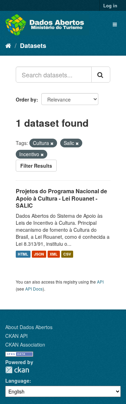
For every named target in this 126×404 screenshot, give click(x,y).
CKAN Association (25, 344)
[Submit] (100, 75)
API (100, 282)
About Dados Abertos (28, 326)
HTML (23, 254)
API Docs (34, 289)
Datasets (33, 45)
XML (53, 254)
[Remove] (52, 143)
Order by (26, 99)
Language (17, 380)
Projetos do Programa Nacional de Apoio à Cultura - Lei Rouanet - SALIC (61, 198)
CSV (67, 254)
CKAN (17, 370)
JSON (39, 254)
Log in (110, 5)
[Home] (8, 45)
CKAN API (16, 335)
